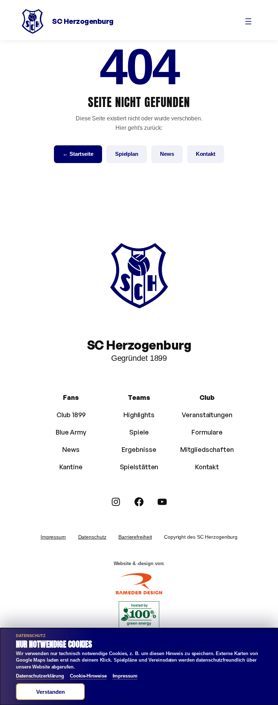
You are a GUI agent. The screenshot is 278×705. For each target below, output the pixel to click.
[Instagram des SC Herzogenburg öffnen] (116, 502)
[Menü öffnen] (248, 21)
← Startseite (78, 154)
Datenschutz (92, 537)
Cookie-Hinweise (88, 676)
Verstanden (50, 692)
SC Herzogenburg (83, 21)
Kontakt (205, 154)
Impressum (53, 537)
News (167, 154)
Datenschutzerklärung (40, 676)
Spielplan (126, 154)
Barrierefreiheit (135, 537)
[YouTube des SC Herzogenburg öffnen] (162, 502)
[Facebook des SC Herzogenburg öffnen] (139, 502)
